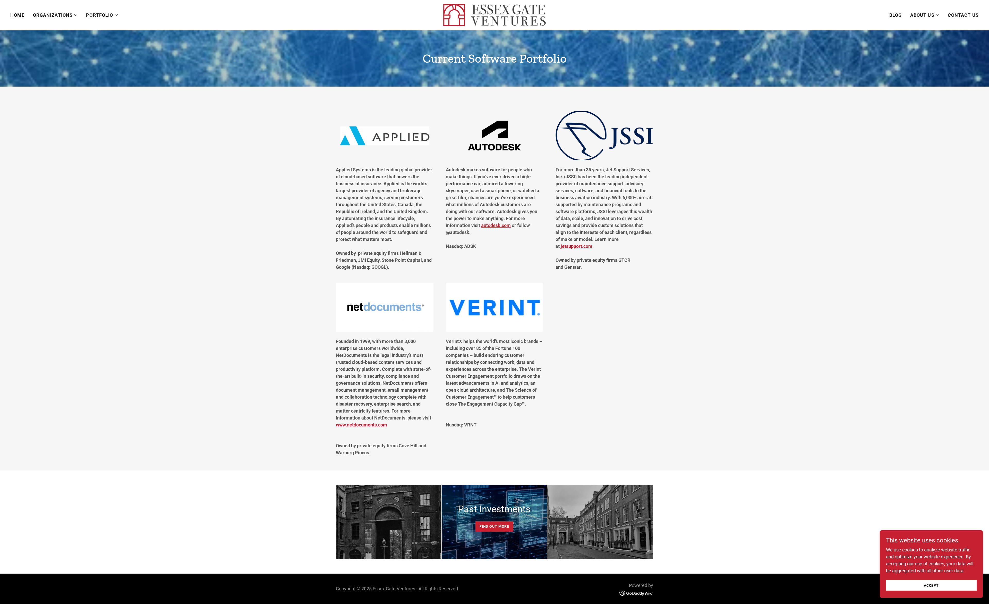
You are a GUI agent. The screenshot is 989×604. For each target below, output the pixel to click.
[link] (494, 14)
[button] (55, 15)
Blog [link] (895, 15)
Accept (931, 585)
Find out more (494, 526)
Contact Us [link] (963, 15)
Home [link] (17, 15)
